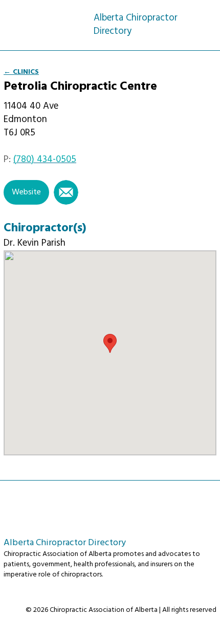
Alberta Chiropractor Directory (49, 19)
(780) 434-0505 (44, 159)
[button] (110, 343)
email (66, 192)
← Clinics (21, 72)
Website (26, 192)
